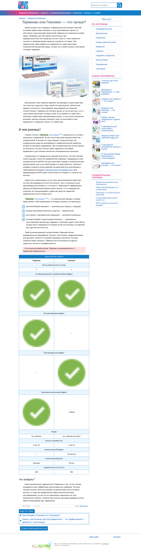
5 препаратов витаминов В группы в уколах (111, 147)
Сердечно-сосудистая (105, 55)
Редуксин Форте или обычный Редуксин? (110, 137)
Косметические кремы (61, 13)
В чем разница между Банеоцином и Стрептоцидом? (110, 156)
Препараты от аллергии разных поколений (108, 194)
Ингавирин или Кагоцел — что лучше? (111, 164)
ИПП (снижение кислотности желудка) (107, 204)
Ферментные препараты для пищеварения (107, 183)
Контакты (117, 537)
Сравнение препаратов (28, 13)
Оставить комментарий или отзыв (34, 528)
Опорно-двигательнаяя (106, 42)
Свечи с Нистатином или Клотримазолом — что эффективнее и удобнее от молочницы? (53, 520)
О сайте (97, 13)
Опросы (87, 13)
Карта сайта (94, 537)
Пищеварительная (104, 29)
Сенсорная (100, 69)
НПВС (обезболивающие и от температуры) (107, 188)
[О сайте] (41, 544)
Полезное (77, 13)
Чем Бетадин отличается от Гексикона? (41, 515)
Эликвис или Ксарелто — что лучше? (111, 100)
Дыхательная (101, 33)
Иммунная (100, 47)
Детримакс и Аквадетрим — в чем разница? (110, 92)
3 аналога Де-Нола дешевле (109, 82)
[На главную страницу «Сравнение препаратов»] (23, 5)
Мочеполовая (102, 60)
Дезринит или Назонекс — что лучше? (108, 110)
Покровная (100, 38)
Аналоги (44, 13)
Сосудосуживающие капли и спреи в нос (107, 199)
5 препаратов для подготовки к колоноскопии (109, 128)
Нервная (99, 51)
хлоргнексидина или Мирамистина (58, 170)
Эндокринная (101, 64)
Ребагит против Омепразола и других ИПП (110, 119)
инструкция (54, 135)
